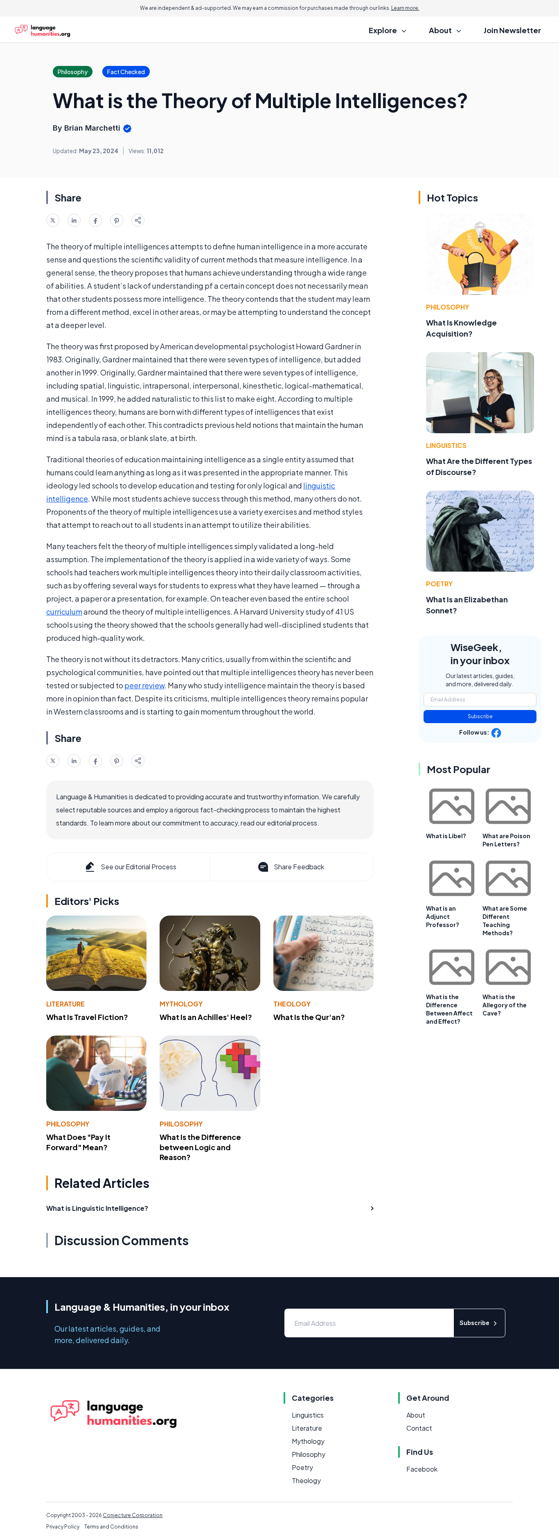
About (415, 1415)
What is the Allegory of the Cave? (504, 1005)
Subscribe (480, 716)
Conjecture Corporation (132, 1515)
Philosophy (67, 1123)
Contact (419, 1428)
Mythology (181, 1004)
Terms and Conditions (111, 1527)
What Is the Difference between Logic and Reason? (200, 1147)
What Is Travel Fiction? (87, 1017)
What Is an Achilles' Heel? (206, 1017)
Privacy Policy (62, 1527)
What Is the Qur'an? (309, 1017)
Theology (292, 1004)
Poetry (439, 583)
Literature (65, 1004)
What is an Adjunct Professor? (442, 916)
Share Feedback (299, 866)
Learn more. (405, 8)
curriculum (64, 611)
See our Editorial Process (138, 866)
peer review (144, 685)
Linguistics (446, 445)
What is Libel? (446, 835)
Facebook (421, 1469)
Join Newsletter (512, 30)
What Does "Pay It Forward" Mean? (78, 1142)
